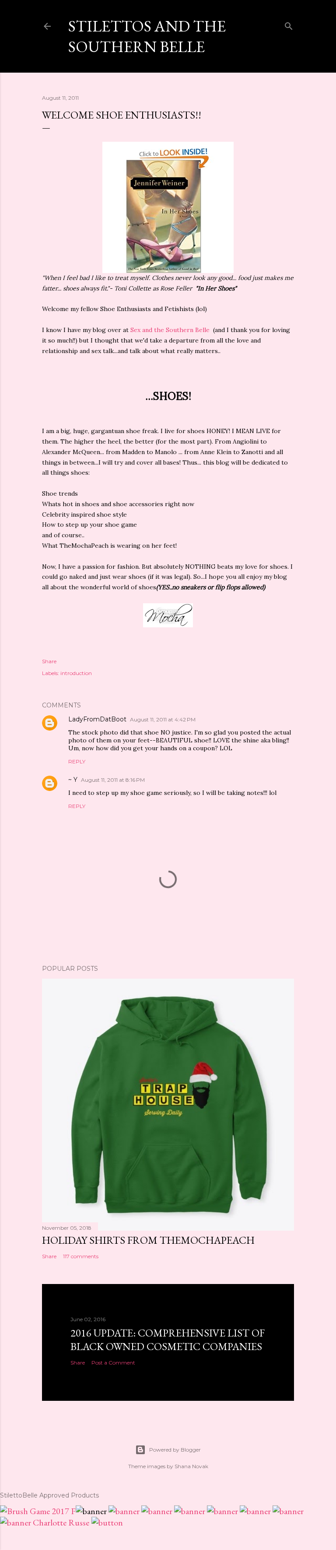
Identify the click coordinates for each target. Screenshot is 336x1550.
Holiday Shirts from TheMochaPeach (148, 1240)
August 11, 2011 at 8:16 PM (113, 780)
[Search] (289, 24)
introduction (76, 673)
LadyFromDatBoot (97, 719)
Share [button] (49, 661)
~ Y (72, 780)
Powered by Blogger (175, 1449)
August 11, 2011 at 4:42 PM (163, 719)
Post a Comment (113, 1362)
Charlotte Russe (61, 1522)
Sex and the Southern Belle (169, 330)
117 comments (80, 1256)
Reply (76, 761)
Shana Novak (191, 1466)
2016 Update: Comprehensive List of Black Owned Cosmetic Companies (167, 1339)
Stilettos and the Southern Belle (147, 36)
